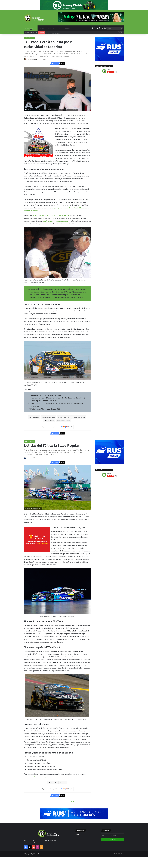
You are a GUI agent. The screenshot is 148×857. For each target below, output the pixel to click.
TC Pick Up (41, 28)
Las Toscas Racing (79, 417)
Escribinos (67, 28)
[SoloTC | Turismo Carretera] (34, 18)
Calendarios (51, 28)
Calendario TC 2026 (50, 31)
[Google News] (66, 427)
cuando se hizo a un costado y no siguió (55, 221)
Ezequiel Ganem (31, 59)
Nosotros (77, 834)
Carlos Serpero (34, 417)
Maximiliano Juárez (64, 421)
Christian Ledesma (49, 417)
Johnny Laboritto (64, 417)
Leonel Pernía (49, 421)
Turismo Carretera (30, 28)
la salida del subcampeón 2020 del (50, 215)
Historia (59, 28)
